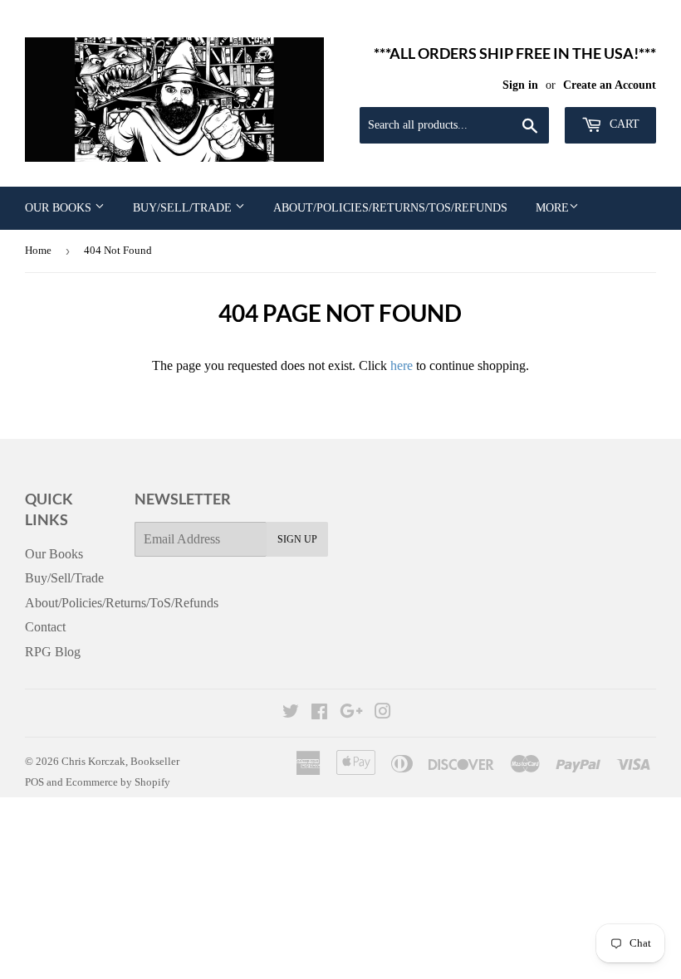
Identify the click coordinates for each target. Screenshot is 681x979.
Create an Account (609, 85)
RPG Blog (53, 652)
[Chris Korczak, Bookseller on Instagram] (383, 713)
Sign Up (297, 539)
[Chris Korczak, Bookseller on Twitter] (290, 713)
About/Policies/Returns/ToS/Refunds (390, 208)
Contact (45, 627)
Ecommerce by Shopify (118, 782)
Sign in (520, 85)
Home (38, 250)
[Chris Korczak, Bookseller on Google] (351, 713)
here (401, 365)
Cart (622, 124)
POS (34, 782)
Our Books (60, 208)
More (552, 208)
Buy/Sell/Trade (184, 208)
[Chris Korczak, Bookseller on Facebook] (319, 713)
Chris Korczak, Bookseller (120, 761)
